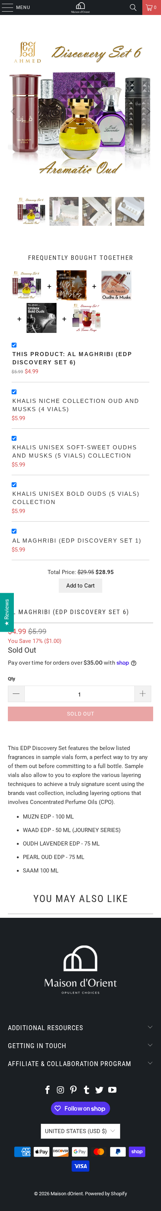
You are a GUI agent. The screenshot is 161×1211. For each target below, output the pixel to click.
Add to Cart (80, 585)
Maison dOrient (67, 1193)
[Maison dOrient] (80, 7)
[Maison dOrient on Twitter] (99, 1091)
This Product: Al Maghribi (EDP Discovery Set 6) (72, 358)
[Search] (133, 7)
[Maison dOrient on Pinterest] (73, 1091)
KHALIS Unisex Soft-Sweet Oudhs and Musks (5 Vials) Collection (74, 451)
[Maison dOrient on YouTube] (112, 1091)
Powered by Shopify (106, 1193)
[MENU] (3, 7)
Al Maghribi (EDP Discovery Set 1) (77, 540)
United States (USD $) (76, 1131)
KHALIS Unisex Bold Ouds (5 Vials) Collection (76, 498)
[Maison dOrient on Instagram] (60, 1091)
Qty (11, 679)
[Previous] (13, 111)
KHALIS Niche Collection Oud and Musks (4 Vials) (75, 405)
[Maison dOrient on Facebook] (47, 1091)
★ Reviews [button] (6, 612)
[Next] (148, 111)
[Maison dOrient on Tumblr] (86, 1091)
